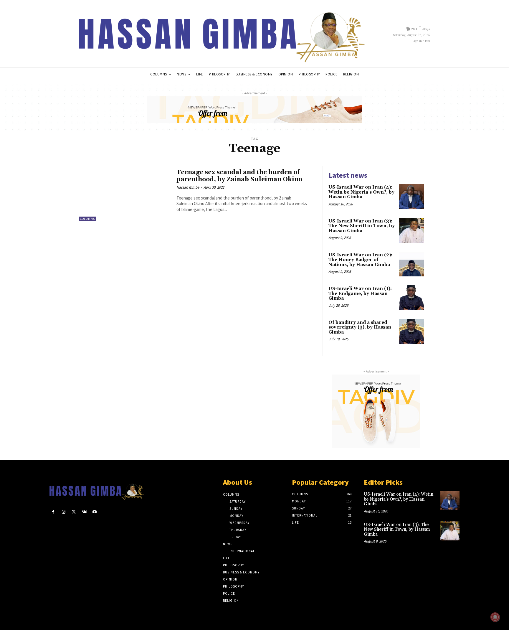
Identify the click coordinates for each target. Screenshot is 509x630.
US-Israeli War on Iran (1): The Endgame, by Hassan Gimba (360, 293)
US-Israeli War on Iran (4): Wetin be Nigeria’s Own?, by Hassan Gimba (361, 192)
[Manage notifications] (495, 617)
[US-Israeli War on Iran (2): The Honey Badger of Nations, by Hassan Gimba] (411, 264)
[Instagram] (63, 512)
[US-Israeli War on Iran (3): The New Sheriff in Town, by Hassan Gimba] (411, 230)
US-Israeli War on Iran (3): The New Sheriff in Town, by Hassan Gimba (361, 226)
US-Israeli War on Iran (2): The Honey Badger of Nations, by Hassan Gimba (360, 260)
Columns (87, 219)
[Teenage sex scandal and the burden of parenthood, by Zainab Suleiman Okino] (125, 193)
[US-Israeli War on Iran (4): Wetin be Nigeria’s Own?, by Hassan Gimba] (411, 196)
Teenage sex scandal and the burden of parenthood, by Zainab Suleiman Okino (239, 176)
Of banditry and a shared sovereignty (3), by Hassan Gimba (359, 327)
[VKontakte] (84, 512)
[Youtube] (94, 512)
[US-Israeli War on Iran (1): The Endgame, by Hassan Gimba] (411, 297)
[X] (73, 512)
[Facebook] (53, 512)
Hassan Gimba (187, 187)
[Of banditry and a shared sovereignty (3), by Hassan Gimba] (411, 331)
